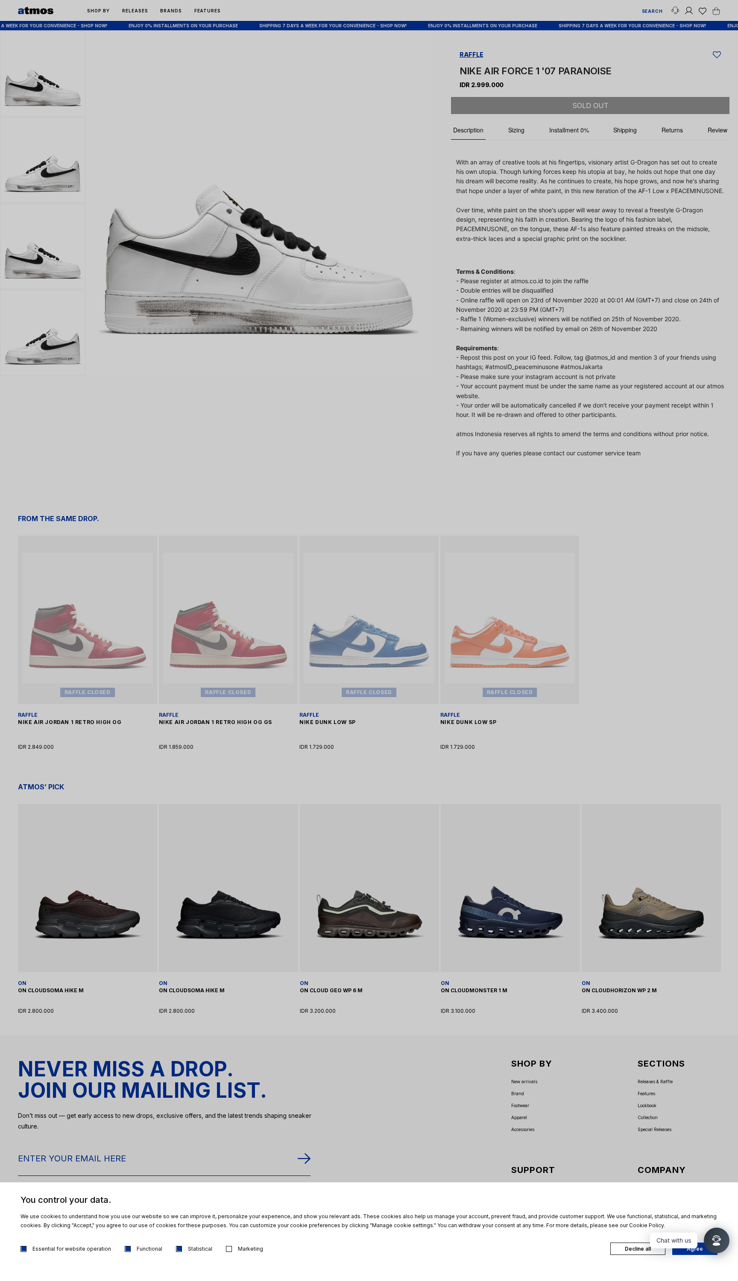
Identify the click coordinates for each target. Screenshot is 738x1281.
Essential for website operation (71, 1249)
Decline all (638, 1249)
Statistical (200, 1249)
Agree (695, 1249)
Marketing (250, 1249)
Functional (149, 1249)
